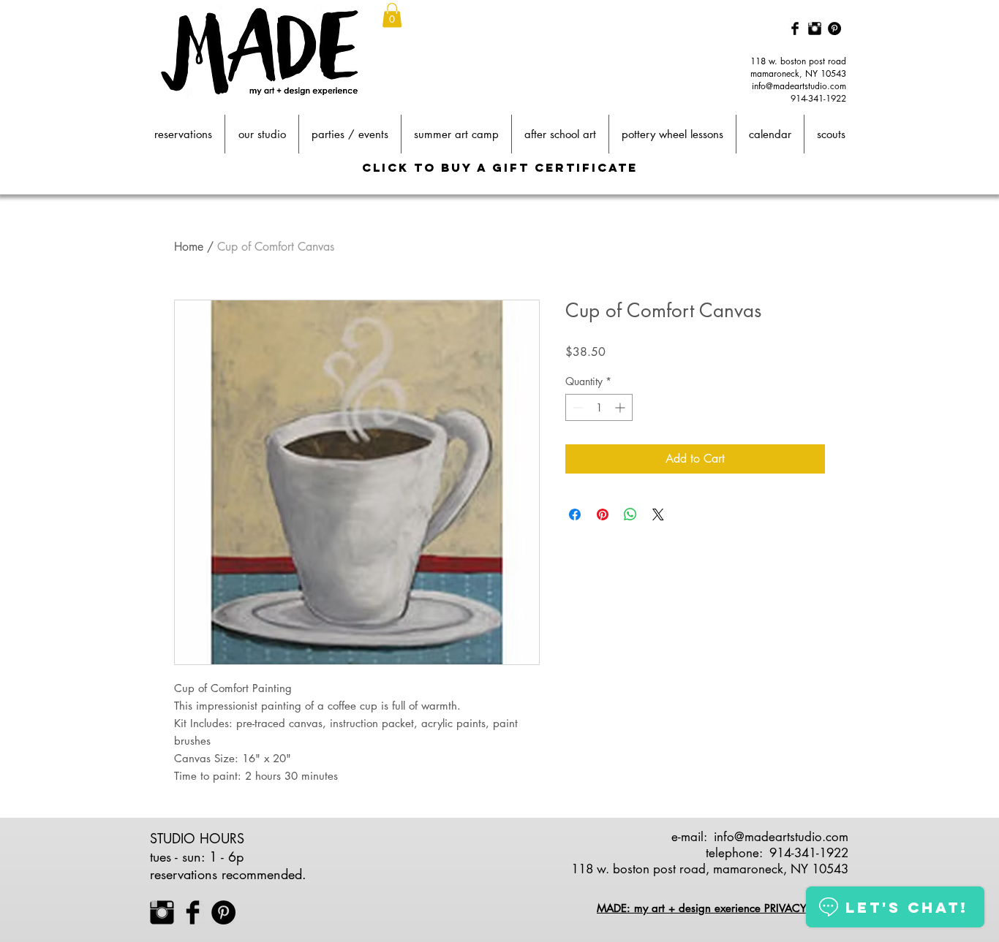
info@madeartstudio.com (799, 86)
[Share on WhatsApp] (630, 514)
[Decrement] (577, 407)
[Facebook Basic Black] (795, 28)
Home (188, 246)
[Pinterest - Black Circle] (834, 28)
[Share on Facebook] (575, 514)
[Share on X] (658, 514)
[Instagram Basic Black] (814, 28)
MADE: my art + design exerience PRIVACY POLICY (722, 908)
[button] (392, 15)
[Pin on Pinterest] (602, 514)
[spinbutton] (599, 407)
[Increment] (621, 407)
